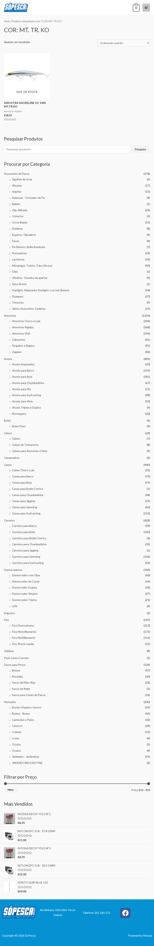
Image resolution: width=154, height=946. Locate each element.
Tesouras (18, 302)
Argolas (16, 191)
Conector (18, 216)
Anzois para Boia (22, 376)
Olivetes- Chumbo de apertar (30, 277)
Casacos (17, 725)
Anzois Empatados (23, 364)
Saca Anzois (19, 284)
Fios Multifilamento (23, 637)
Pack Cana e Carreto (16, 658)
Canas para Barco (22, 476)
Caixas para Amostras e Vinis (29, 451)
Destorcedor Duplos (24, 587)
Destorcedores (13, 569)
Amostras (10, 315)
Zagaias (17, 351)
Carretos (9, 520)
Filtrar (11, 789)
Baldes (16, 204)
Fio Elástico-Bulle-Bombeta (28, 247)
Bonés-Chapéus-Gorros (26, 707)
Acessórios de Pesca (16, 173)
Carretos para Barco (24, 525)
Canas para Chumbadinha (27, 495)
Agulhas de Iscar (22, 179)
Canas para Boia (22, 482)
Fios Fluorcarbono (23, 625)
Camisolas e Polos (23, 719)
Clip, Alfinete (19, 210)
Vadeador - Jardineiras (25, 756)
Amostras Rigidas (23, 327)
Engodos (9, 613)
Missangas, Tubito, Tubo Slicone (32, 265)
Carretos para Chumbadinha (29, 544)
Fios (6, 620)
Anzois (8, 359)
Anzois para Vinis (22, 401)
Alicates (17, 185)
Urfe (14, 606)
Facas (15, 241)
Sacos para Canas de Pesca (28, 695)
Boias (7, 420)
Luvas (15, 738)
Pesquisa (140, 149)
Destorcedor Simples (25, 593)
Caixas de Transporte (25, 444)
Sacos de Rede (21, 688)
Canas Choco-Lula (23, 470)
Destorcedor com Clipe (26, 575)
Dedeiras (17, 228)
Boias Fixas (19, 426)
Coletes (16, 732)
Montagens (19, 413)
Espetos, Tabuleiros (24, 234)
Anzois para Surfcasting (26, 395)
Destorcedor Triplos (24, 600)
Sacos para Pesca (14, 664)
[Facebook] (125, 913)
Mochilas (17, 676)
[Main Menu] (146, 8)
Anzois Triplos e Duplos (26, 407)
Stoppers (17, 296)
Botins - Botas (21, 713)
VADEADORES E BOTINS (27, 762)
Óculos (16, 744)
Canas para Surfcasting (26, 513)
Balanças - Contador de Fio (28, 197)
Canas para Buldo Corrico (27, 488)
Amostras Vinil (21, 333)
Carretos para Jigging (25, 550)
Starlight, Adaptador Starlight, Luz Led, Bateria (40, 290)
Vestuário (10, 702)
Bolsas (16, 670)
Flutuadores (19, 253)
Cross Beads (19, 222)
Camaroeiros (11, 457)
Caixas (8, 433)
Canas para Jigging (23, 501)
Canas (8, 464)
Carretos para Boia (23, 532)
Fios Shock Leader (23, 644)
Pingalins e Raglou (23, 345)
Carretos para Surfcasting (28, 562)
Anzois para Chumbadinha (28, 383)
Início (7, 21)
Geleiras (9, 651)
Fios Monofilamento (24, 631)
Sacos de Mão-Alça (23, 682)
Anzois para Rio (21, 389)
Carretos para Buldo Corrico (29, 538)
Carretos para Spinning (26, 556)
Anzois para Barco (23, 370)
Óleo (15, 271)
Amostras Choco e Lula (26, 321)
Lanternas (18, 259)
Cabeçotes (18, 339)
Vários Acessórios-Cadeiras (29, 308)
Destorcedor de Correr (26, 581)
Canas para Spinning (24, 507)
